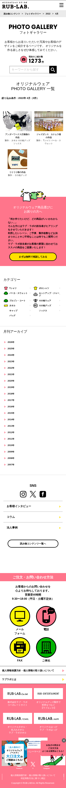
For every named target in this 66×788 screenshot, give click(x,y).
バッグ (12, 315)
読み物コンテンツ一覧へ (33, 543)
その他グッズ (45, 305)
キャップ (13, 310)
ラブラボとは (9, 679)
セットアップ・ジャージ (49, 294)
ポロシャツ (44, 288)
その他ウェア (45, 300)
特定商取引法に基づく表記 (33, 778)
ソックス (43, 310)
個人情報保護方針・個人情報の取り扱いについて (28, 670)
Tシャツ (13, 288)
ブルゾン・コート (17, 300)
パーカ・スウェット (18, 293)
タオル (12, 305)
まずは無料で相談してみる (33, 256)
